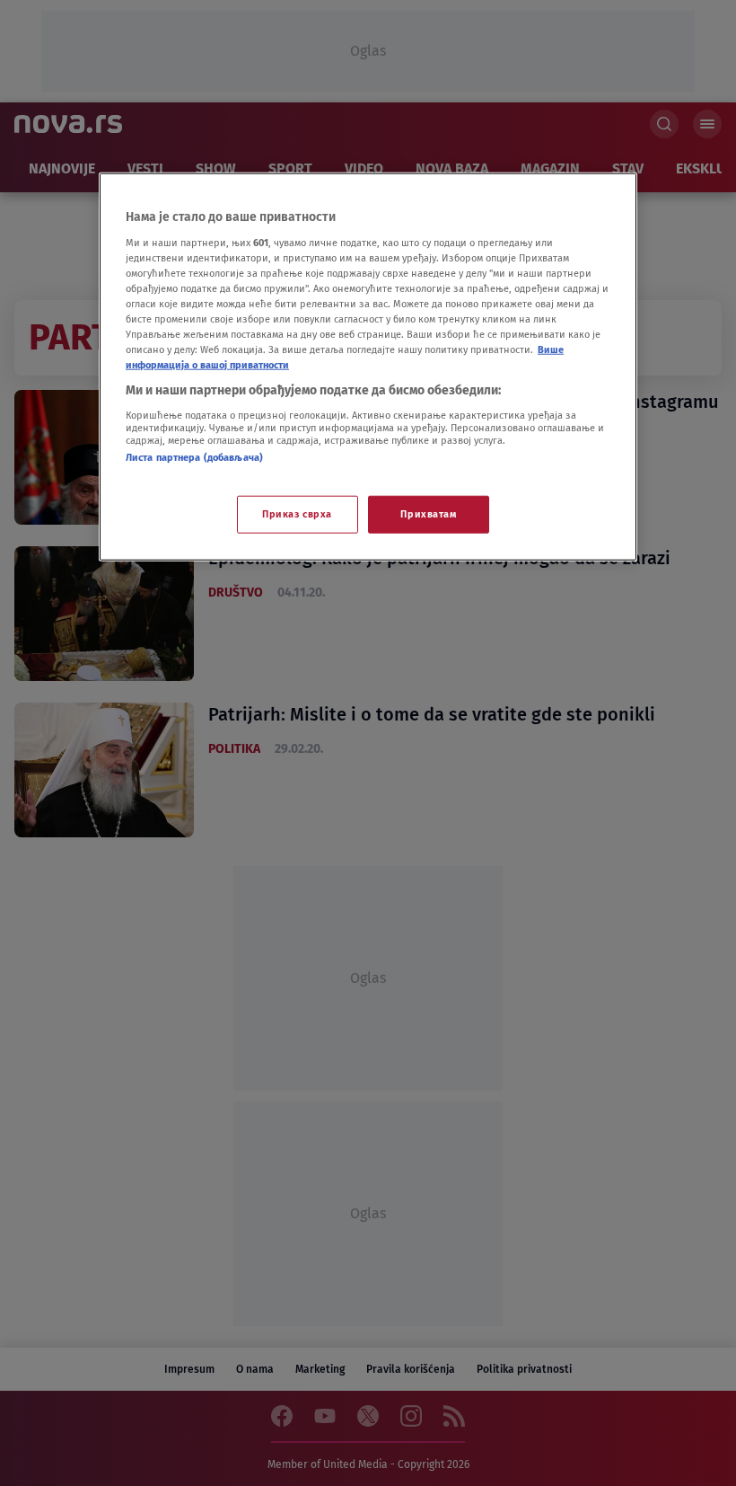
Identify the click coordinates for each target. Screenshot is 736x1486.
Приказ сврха (297, 514)
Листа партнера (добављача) (194, 457)
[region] (368, 367)
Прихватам (428, 514)
